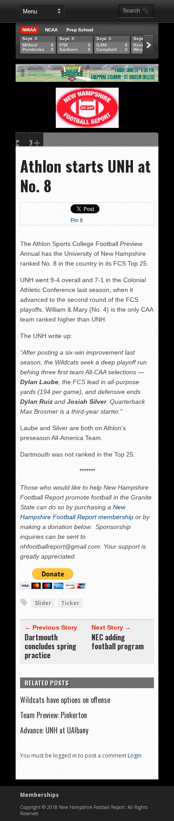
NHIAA (29, 29)
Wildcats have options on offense (65, 699)
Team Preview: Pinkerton (53, 715)
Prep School (79, 29)
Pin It (76, 220)
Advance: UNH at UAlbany (54, 730)
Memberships (39, 795)
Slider (43, 603)
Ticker (70, 603)
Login (134, 755)
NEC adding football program (117, 642)
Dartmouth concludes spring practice (50, 646)
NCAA (51, 29)
